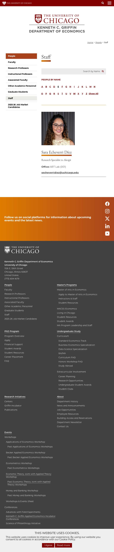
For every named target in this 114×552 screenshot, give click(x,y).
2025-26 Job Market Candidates (18, 105)
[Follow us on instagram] (107, 212)
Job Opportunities (66, 409)
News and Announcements (71, 405)
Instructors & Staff (67, 298)
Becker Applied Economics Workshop (25, 452)
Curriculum (63, 336)
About (60, 396)
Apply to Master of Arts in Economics (77, 294)
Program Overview (14, 336)
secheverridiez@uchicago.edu (60, 172)
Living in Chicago (66, 313)
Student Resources (68, 302)
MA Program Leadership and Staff (74, 325)
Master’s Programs (67, 285)
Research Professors (18, 68)
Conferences (10, 507)
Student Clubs (65, 389)
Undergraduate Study (69, 331)
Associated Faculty (17, 80)
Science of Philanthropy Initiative (23, 523)
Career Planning (66, 376)
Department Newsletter (69, 422)
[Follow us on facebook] (107, 205)
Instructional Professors (20, 74)
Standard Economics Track (72, 340)
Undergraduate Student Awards (74, 384)
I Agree (48, 545)
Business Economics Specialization (76, 345)
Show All (93, 93)
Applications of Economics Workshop (25, 442)
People (11, 56)
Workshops (10, 437)
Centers (8, 401)
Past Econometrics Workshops (23, 468)
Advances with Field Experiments (23, 512)
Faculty (12, 62)
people (98, 42)
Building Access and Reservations (74, 418)
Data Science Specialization (72, 349)
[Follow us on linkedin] (107, 227)
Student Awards (65, 321)
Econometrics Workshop (19, 463)
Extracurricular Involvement (71, 371)
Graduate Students (18, 92)
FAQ (6, 361)
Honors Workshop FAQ (70, 361)
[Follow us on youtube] (107, 234)
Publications (10, 409)
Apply (7, 340)
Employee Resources (68, 414)
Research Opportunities (70, 380)
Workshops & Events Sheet (20, 501)
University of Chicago (15, 265)
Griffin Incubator (13, 405)
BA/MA (62, 353)
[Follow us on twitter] (107, 220)
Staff (10, 98)
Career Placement (13, 357)
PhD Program (11, 331)
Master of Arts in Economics (71, 289)
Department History (67, 401)
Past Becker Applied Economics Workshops (30, 457)
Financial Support (13, 344)
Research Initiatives (14, 396)
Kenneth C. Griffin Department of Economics (28, 261)
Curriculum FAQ (67, 357)
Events (8, 432)
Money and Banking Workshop (22, 490)
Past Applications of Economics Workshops (30, 446)
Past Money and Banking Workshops (26, 495)
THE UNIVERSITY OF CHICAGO (19, 3)
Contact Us (63, 426)
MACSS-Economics (67, 308)
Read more (63, 545)
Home (90, 42)
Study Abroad (65, 365)
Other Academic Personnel (22, 86)
